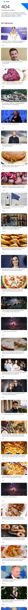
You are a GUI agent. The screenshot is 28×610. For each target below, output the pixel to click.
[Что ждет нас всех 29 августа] (14, 326)
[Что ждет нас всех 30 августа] (14, 492)
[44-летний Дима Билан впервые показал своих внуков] (14, 57)
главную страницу (16, 16)
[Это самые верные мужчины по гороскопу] (14, 409)
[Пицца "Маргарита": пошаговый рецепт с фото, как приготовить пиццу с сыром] (14, 471)
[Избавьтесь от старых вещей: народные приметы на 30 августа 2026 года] (14, 223)
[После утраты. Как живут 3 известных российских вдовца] (14, 140)
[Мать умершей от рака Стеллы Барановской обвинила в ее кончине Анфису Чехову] (14, 264)
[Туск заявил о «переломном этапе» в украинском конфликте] (14, 575)
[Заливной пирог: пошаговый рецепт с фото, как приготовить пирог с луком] (14, 161)
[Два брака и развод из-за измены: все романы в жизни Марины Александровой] (14, 368)
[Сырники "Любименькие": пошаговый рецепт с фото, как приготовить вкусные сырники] (14, 554)
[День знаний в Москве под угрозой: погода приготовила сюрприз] (14, 596)
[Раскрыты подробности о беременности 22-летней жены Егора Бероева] (14, 389)
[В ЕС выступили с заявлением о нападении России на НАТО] (14, 202)
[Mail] (4, 1)
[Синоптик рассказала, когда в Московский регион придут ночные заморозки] (14, 306)
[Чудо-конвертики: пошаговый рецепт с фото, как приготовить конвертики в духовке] (14, 244)
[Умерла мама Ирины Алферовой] (14, 119)
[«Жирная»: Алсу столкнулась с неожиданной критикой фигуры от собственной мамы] (14, 36)
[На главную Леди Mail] (7, 1)
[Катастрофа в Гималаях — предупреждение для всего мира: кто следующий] (14, 99)
